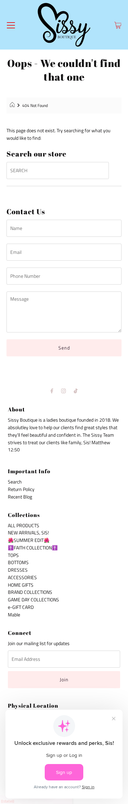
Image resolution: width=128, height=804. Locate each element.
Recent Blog (20, 496)
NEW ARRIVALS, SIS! (28, 532)
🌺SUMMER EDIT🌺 (28, 540)
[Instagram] (63, 391)
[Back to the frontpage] (13, 105)
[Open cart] (118, 24)
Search (15, 481)
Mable (14, 614)
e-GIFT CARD (21, 607)
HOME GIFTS (20, 585)
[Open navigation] (11, 24)
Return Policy (21, 489)
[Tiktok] (75, 391)
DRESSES (18, 570)
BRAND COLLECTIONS (30, 592)
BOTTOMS (18, 562)
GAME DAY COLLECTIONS (33, 599)
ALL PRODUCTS (23, 525)
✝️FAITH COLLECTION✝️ (33, 547)
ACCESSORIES (22, 577)
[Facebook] (52, 391)
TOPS (13, 555)
